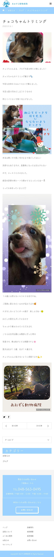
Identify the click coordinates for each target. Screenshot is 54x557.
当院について (7, 531)
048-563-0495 (29, 489)
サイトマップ (7, 544)
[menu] (50, 3)
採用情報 (30, 536)
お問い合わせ (27, 510)
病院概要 (30, 531)
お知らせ (6, 456)
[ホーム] (3, 10)
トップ (5, 527)
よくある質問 (7, 536)
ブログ (5, 461)
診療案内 (30, 527)
